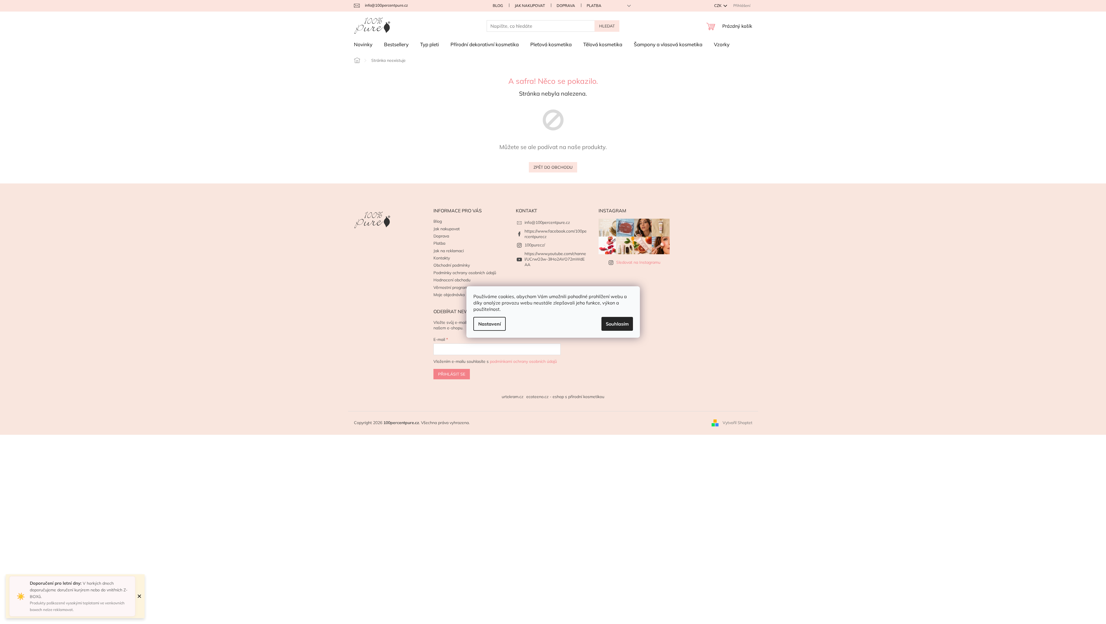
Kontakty (441, 258)
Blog (498, 5)
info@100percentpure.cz (547, 222)
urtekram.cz (512, 396)
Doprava (566, 5)
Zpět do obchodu (553, 167)
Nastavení (489, 324)
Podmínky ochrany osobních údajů (464, 272)
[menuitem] (363, 44)
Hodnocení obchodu (451, 280)
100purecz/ (535, 245)
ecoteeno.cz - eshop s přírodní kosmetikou (565, 396)
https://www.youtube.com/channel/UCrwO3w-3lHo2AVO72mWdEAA (555, 259)
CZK (718, 5)
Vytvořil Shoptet (737, 422)
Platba (594, 5)
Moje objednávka (449, 294)
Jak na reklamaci (448, 250)
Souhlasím (617, 324)
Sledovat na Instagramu (638, 262)
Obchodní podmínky (451, 265)
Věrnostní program (450, 287)
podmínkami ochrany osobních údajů (523, 361)
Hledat (607, 26)
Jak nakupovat (530, 5)
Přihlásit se (451, 374)
